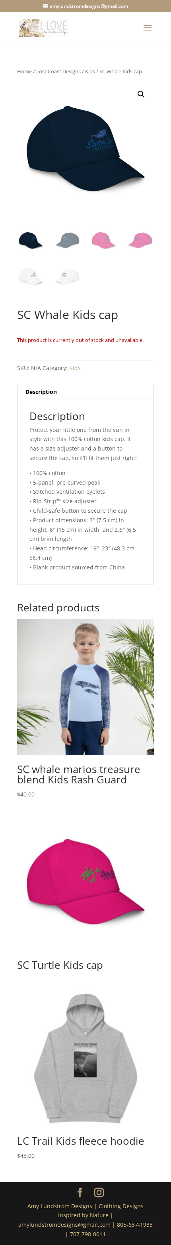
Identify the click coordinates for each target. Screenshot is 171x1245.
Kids (90, 71)
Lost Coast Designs (58, 71)
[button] (141, 94)
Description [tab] (41, 391)
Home (24, 71)
